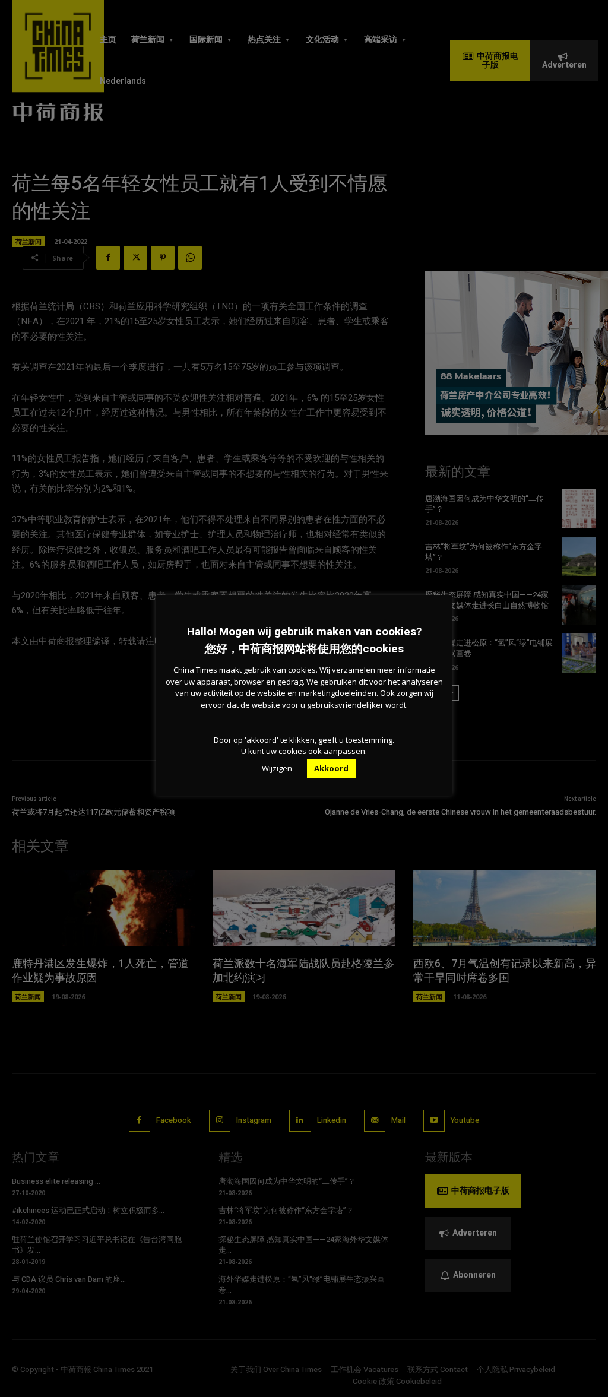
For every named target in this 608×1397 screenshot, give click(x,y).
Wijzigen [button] (277, 768)
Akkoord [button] (331, 768)
